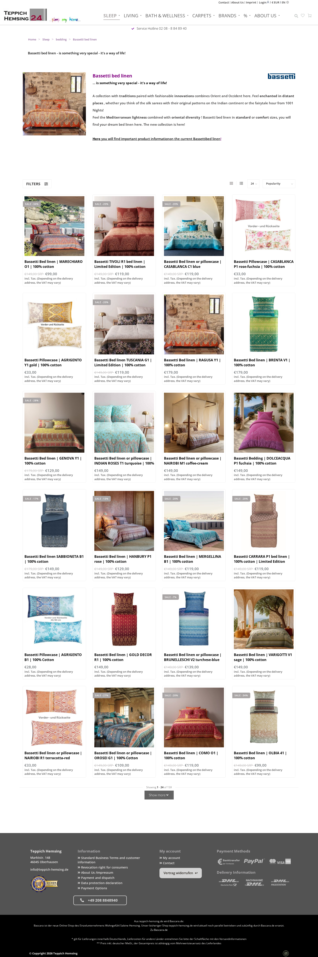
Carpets (201, 16)
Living (131, 16)
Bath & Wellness (165, 16)
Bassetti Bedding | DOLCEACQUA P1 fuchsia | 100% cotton (262, 461)
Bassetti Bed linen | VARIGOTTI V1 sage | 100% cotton (263, 657)
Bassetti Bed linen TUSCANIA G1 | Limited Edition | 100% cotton (123, 362)
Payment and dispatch (97, 878)
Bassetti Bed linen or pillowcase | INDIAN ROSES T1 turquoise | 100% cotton (124, 463)
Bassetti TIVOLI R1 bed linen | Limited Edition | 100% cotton (120, 264)
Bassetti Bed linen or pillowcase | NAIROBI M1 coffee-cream (193, 461)
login (263, 2)
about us (265, 16)
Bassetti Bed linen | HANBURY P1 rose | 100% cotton (122, 559)
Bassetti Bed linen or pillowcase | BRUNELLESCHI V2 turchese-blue (193, 657)
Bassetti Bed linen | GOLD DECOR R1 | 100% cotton (123, 657)
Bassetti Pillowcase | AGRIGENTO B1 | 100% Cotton (53, 657)
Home (32, 39)
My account (171, 858)
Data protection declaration (101, 883)
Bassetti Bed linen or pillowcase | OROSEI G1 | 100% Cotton (123, 755)
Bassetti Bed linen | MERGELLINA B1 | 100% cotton (192, 559)
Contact (223, 2)
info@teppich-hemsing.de (49, 869)
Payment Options (93, 888)
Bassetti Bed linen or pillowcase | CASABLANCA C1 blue (193, 264)
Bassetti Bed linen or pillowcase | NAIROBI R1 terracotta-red (53, 755)
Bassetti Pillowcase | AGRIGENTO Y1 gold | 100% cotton (53, 362)
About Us (237, 2)
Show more (157, 795)
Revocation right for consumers (104, 867)
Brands (227, 16)
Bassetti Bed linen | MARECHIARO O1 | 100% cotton (53, 264)
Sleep (110, 16)
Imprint (251, 2)
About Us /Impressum (96, 872)
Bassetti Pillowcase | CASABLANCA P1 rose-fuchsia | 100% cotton (264, 264)
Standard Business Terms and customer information (109, 860)
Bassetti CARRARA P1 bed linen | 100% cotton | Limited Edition (262, 559)
